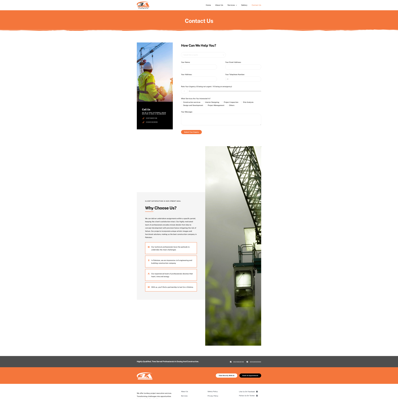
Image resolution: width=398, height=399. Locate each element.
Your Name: (185, 62)
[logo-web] (143, 2)
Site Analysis (248, 102)
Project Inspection (231, 102)
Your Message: (187, 112)
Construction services (191, 102)
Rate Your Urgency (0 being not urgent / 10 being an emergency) (206, 87)
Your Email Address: (233, 62)
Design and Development (193, 105)
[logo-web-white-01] (144, 373)
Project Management (216, 105)
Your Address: (186, 74)
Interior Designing (212, 102)
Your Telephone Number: (235, 74)
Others (231, 105)
